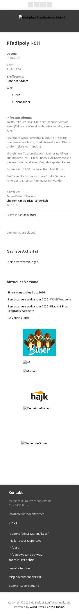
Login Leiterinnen (20, 568)
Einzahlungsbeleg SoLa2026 (26, 292)
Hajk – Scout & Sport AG (25, 541)
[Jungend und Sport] (39, 362)
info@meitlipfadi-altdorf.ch (26, 514)
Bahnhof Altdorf (17, 81)
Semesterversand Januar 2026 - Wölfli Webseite (39, 299)
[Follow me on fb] (30, 4)
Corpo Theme (55, 607)
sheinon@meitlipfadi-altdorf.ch (27, 201)
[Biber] (39, 342)
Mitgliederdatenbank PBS (26, 577)
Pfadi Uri (15, 548)
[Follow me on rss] (43, 4)
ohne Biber (23, 102)
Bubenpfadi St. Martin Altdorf (29, 534)
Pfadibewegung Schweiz (26, 555)
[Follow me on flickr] (49, 4)
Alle (18, 95)
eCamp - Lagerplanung (24, 586)
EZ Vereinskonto (19, 318)
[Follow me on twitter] (37, 4)
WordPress (37, 607)
